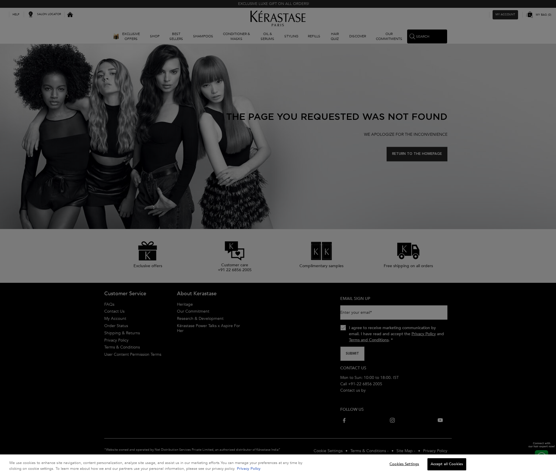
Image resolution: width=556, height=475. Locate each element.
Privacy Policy (249, 468)
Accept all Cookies (447, 464)
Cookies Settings (404, 464)
